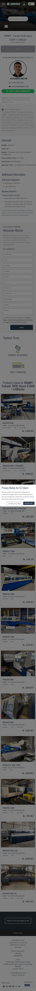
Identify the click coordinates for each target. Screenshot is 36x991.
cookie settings (14, 503)
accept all (29, 503)
